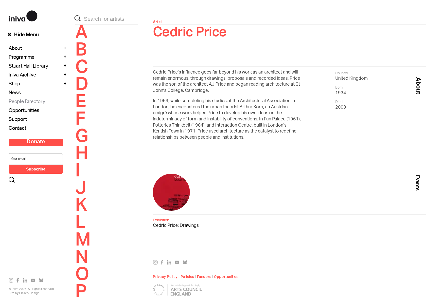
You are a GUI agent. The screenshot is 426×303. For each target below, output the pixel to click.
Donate (36, 142)
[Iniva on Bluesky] (42, 281)
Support (18, 120)
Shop (14, 84)
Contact (17, 129)
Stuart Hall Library (28, 66)
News (15, 93)
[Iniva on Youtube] (34, 281)
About (15, 49)
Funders (204, 276)
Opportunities (24, 111)
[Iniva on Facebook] (19, 281)
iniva (23, 15)
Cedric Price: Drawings (176, 223)
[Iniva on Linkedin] (26, 281)
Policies (187, 276)
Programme (21, 57)
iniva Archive (22, 75)
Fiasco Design (29, 293)
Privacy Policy (165, 276)
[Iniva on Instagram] (12, 281)
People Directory (27, 102)
